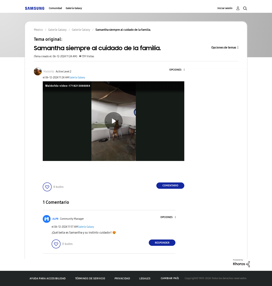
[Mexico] (34, 8)
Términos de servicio (90, 278)
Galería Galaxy (74, 8)
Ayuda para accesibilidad (48, 278)
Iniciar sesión (224, 8)
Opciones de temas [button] (223, 47)
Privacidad (122, 278)
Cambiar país (170, 278)
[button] (178, 70)
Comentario (170, 185)
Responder (162, 242)
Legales (144, 278)
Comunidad (55, 8)
